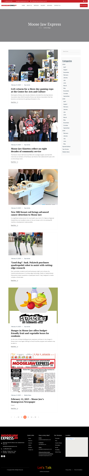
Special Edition (66, 146)
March (65, 85)
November (66, 91)
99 (35, 417)
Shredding (57, 449)
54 (31, 417)
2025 (63, 99)
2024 (63, 64)
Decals (56, 447)
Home (23, 5)
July (64, 80)
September (66, 96)
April (64, 67)
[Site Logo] (8, 5)
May (64, 88)
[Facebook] (83, 1)
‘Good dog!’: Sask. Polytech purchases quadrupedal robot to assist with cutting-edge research (32, 265)
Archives (49, 5)
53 (28, 417)
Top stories (27, 85)
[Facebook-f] (2, 456)
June (64, 83)
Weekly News (27, 395)
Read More (13, 102)
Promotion (57, 438)
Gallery (43, 5)
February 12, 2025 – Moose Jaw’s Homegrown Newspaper (27, 400)
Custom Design (58, 442)
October (65, 93)
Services (36, 5)
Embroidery (57, 445)
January (65, 77)
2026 (63, 130)
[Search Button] (78, 51)
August (65, 69)
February (65, 75)
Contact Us (57, 5)
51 (21, 417)
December (66, 72)
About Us (29, 5)
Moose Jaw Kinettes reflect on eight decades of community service (29, 150)
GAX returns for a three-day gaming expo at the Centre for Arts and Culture (32, 90)
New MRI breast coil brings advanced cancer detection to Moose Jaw (30, 213)
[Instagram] (85, 1)
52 (25, 417)
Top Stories (84, 5)
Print (56, 440)
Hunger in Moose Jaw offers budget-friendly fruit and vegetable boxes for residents (30, 333)
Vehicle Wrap (58, 452)
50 (18, 417)
